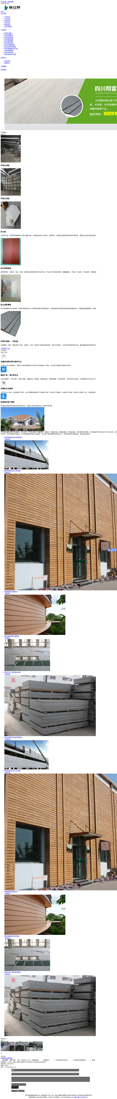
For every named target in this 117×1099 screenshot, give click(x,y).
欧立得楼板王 (8, 35)
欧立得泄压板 (8, 43)
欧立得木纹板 (8, 37)
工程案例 (4, 66)
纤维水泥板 (8, 33)
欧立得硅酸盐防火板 (11, 48)
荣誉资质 (7, 24)
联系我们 (4, 69)
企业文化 (7, 22)
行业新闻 (7, 61)
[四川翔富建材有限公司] (17, 10)
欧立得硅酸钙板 (9, 44)
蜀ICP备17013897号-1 (81, 1097)
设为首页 (4, 1)
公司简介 (7, 17)
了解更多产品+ (5, 348)
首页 (2, 11)
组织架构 (7, 20)
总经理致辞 (8, 26)
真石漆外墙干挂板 (10, 54)
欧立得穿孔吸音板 (10, 46)
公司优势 (7, 19)
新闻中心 (4, 57)
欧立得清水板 (8, 52)
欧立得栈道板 (8, 39)
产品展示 (4, 30)
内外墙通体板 (8, 50)
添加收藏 (10, 1)
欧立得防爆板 (8, 41)
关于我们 (4, 13)
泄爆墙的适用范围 (6, 1058)
